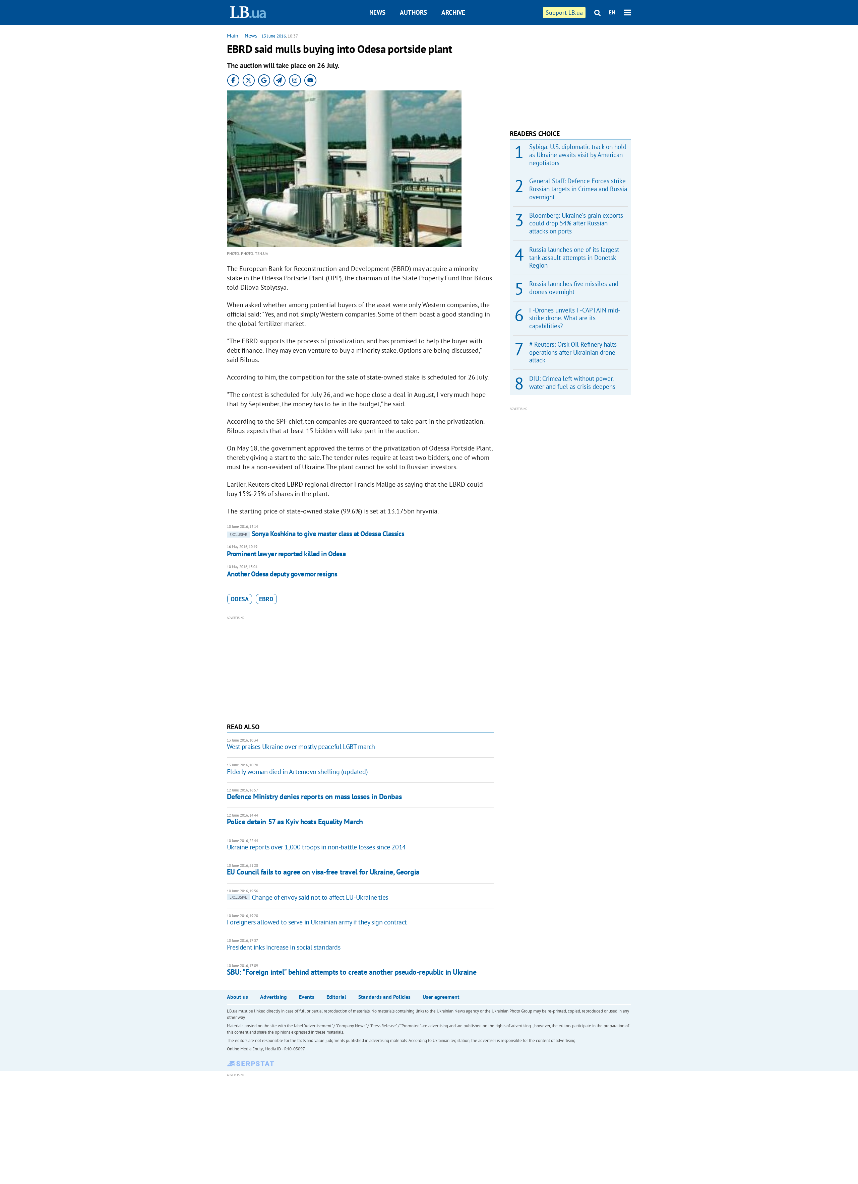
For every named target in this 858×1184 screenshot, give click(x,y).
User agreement (441, 996)
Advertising (273, 996)
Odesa (240, 599)
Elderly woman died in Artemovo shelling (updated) (297, 771)
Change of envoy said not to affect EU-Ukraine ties (309, 897)
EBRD (266, 599)
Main (232, 35)
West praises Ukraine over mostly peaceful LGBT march (301, 746)
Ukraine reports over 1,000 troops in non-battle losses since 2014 (316, 847)
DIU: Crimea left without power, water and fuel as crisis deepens (572, 382)
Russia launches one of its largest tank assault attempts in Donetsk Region (574, 258)
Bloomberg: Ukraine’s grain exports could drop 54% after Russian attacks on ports (576, 223)
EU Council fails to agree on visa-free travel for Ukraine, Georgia (323, 872)
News (377, 12)
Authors (413, 12)
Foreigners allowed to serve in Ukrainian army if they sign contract (317, 922)
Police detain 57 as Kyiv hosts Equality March (295, 821)
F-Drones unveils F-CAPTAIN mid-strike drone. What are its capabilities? (574, 318)
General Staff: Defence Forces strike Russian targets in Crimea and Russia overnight (578, 189)
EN (612, 12)
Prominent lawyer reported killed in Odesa (286, 553)
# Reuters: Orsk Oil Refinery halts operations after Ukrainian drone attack (573, 352)
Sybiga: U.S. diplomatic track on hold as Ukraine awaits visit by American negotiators (577, 155)
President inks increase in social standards (284, 947)
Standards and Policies (384, 996)
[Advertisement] (360, 668)
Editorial (336, 996)
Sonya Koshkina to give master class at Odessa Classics (317, 533)
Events (306, 996)
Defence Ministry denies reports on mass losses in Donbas (314, 796)
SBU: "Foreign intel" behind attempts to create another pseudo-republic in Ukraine (351, 972)
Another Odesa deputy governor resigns (282, 573)
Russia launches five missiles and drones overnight (573, 288)
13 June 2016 (273, 36)
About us (237, 996)
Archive (453, 12)
